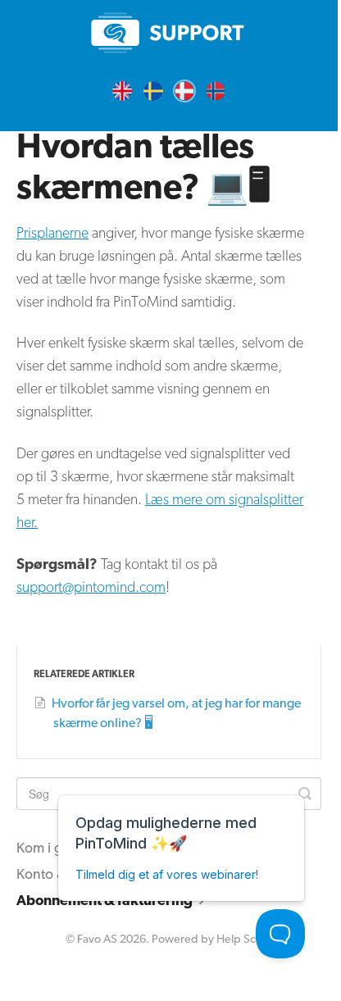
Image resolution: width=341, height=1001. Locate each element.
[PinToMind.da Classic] (168, 33)
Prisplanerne (52, 232)
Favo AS (97, 938)
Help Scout (244, 938)
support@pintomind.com (91, 586)
